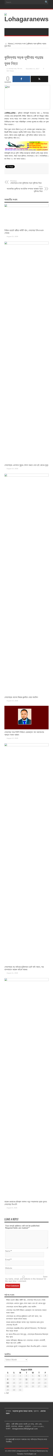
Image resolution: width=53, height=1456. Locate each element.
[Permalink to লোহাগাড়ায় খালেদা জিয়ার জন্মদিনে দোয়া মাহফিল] (26, 476)
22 (8, 1386)
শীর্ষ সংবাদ (19, 68)
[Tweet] (39, 79)
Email (7, 1259)
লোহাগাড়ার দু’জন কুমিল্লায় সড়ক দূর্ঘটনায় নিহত (26, 182)
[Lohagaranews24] (26, 19)
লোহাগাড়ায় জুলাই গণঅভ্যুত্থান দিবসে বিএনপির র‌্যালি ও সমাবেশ (26, 1346)
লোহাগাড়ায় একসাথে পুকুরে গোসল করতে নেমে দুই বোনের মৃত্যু (26, 465)
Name (7, 1251)
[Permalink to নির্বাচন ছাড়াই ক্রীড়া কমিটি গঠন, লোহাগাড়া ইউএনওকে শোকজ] (26, 206)
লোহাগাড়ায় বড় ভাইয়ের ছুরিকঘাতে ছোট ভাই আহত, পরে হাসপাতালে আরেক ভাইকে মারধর (24, 968)
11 (26, 1379)
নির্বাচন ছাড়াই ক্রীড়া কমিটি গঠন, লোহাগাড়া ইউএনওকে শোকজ (25, 1300)
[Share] (21, 79)
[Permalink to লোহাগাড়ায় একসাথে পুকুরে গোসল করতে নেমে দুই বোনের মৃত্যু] (26, 244)
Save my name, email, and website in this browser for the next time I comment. (26, 1279)
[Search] (46, 2)
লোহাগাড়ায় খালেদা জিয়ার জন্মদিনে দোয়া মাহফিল (21, 697)
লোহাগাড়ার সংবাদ (20, 44)
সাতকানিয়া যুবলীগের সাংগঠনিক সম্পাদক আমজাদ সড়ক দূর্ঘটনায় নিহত (25, 189)
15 (8, 1383)
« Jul (6, 1393)
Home (10, 44)
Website (8, 1268)
